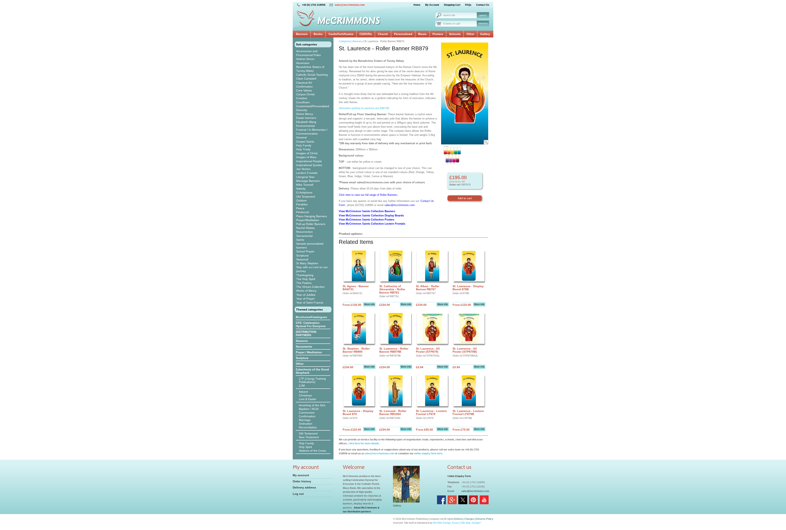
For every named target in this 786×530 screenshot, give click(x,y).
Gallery (485, 34)
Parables (302, 204)
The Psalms (304, 283)
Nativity (301, 188)
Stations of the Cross (312, 450)
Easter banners (306, 117)
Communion (307, 412)
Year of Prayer (305, 298)
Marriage (305, 420)
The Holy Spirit (305, 279)
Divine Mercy (304, 114)
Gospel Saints (305, 141)
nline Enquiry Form (460, 476)
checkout (483, 23)
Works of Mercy (306, 290)
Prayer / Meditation (309, 352)
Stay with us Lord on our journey (312, 269)
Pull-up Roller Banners (310, 224)
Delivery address (304, 487)
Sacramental (304, 235)
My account (301, 475)
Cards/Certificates (341, 34)
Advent (303, 391)
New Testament (309, 437)
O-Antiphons (304, 192)
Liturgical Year (305, 177)
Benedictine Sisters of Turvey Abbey (310, 68)
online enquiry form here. (428, 453)
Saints (300, 239)
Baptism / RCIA (308, 409)
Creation (301, 98)
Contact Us (482, 4)
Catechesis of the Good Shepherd (312, 371)
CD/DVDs (365, 34)
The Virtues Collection (310, 286)
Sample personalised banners (309, 245)
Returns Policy (484, 519)
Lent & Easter (307, 399)
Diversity (301, 110)
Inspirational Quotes (309, 165)
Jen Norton (303, 169)
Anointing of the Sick (312, 405)
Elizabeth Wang (306, 122)
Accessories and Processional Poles (308, 53)
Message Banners (308, 180)
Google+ (476, 522)
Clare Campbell (306, 78)
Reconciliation (308, 427)
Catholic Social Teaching (312, 74)
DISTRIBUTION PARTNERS (306, 333)
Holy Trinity (303, 149)
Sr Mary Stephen (307, 263)
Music (422, 34)
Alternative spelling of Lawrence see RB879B (364, 108)
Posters (438, 34)
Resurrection (304, 231)
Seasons (302, 340)
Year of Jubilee (305, 294)
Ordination (305, 423)
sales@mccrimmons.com (350, 4)
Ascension (302, 63)
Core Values (304, 90)
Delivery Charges (464, 519)
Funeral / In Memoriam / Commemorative (312, 131)
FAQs (468, 4)
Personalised (403, 34)
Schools (455, 34)
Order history (302, 481)
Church (383, 34)
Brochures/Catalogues (311, 317)
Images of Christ (306, 153)
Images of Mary (306, 157)
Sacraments (304, 346)
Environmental (305, 125)
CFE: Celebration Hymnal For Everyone (311, 324)
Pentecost (302, 212)
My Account (432, 4)
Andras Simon (305, 59)
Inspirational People (309, 161)
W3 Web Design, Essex (446, 522)
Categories (345, 41)
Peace (300, 208)
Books (318, 34)
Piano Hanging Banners (311, 216)
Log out (298, 493)
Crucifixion (303, 102)
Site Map (466, 522)
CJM (302, 385)
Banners (302, 34)
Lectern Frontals (306, 172)
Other (470, 34)
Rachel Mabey (305, 228)
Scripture (302, 358)
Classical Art (304, 82)
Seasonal (302, 259)
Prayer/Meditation (307, 220)
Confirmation (304, 86)
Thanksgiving (304, 275)
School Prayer (305, 251)
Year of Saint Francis (309, 302)
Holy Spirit (305, 447)
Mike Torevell (304, 184)
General (301, 137)
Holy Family (303, 145)
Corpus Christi (305, 94)
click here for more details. (364, 443)
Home (416, 4)
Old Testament (305, 196)
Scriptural (302, 255)
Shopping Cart (452, 4)
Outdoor (301, 200)
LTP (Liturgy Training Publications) (312, 380)
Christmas (305, 395)
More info (369, 304)
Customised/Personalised (312, 106)
